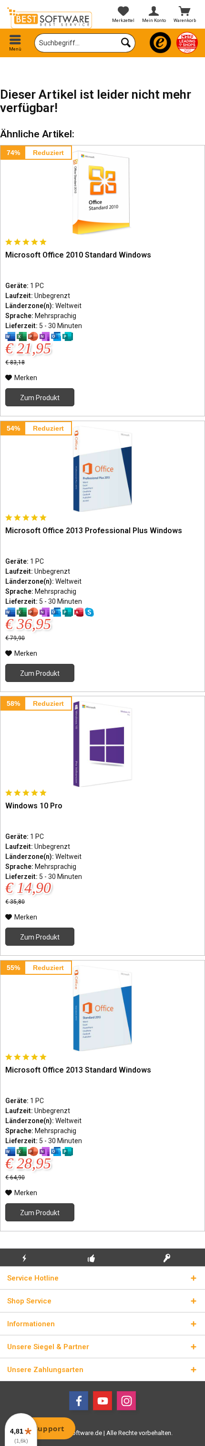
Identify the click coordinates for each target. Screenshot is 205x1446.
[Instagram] (126, 1400)
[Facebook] (78, 1400)
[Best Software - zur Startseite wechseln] (51, 18)
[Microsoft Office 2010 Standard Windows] (102, 193)
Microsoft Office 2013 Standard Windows (78, 1069)
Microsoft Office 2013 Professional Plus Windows (93, 530)
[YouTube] (102, 1400)
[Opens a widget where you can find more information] (42, 1429)
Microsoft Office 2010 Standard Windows (78, 254)
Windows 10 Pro (33, 805)
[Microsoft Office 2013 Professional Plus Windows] (102, 469)
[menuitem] (15, 43)
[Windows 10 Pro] (102, 744)
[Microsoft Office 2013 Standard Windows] (102, 1008)
